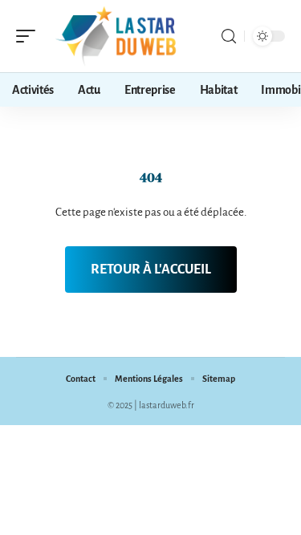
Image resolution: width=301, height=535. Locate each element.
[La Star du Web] (115, 36)
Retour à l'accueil (151, 269)
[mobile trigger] (29, 36)
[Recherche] (229, 36)
